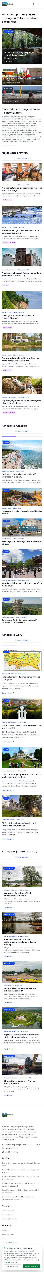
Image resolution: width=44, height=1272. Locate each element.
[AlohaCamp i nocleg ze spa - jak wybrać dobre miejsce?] (22, 46)
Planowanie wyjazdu (9, 1242)
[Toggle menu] (39, 4)
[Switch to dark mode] (34, 4)
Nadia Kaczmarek (8, 471)
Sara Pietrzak (6, 227)
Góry (6, 652)
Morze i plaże (8, 88)
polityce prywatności (10, 1262)
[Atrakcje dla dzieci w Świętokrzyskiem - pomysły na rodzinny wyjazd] (22, 76)
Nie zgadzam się (12, 1266)
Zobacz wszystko (22, 158)
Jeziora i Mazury (9, 868)
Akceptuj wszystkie (31, 1266)
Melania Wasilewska (9, 185)
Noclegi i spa (9, 31)
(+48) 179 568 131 (11, 1148)
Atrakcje (5, 285)
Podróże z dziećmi (10, 70)
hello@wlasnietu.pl (12, 1152)
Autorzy (6, 1206)
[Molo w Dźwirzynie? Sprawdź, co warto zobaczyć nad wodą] (22, 95)
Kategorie (7, 1225)
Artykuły (6, 1158)
